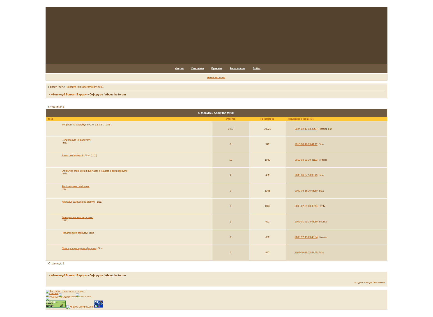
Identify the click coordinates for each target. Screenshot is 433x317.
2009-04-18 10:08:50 (306, 190)
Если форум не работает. (76, 140)
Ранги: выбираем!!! (72, 155)
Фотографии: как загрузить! (77, 217)
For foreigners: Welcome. (76, 186)
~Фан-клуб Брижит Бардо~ (69, 94)
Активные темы (216, 77)
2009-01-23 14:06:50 (306, 221)
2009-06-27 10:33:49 (306, 175)
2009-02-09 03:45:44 (306, 206)
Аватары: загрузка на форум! (78, 201)
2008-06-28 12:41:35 (306, 252)
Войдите (71, 87)
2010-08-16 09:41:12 (306, 144)
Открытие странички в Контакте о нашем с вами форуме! (95, 170)
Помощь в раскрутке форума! (79, 248)
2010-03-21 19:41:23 (306, 159)
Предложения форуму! (75, 232)
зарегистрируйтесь (92, 87)
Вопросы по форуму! (74, 124)
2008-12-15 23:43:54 (306, 237)
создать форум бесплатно (370, 282)
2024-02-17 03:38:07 (306, 128)
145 (108, 124)
